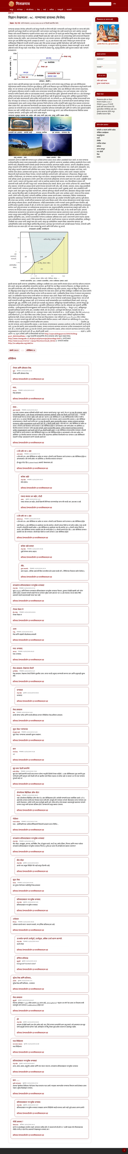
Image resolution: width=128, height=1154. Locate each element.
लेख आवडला (17, 709)
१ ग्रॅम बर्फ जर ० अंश (24, 451)
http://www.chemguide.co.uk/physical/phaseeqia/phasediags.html (34, 338)
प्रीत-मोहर (20, 860)
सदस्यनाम (100, 59)
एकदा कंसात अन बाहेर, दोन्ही (31, 496)
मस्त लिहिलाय (18, 1041)
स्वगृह (11, 9)
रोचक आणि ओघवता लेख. (22, 368)
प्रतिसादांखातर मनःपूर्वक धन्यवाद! (25, 1060)
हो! (18, 1019)
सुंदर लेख (16, 879)
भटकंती (69, 9)
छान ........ (16, 1080)
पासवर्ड (99, 67)
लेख (38, 9)
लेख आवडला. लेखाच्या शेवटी (23, 668)
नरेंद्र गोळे (17, 23)
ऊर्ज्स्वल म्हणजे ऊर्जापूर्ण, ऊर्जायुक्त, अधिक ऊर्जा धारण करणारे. (39, 938)
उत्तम (14, 629)
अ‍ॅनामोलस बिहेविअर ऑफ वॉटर (28, 792)
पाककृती (60, 9)
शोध (114, 4)
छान (14, 749)
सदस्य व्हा (40, 379)
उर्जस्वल (16, 919)
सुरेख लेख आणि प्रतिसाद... (22, 978)
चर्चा (44, 9)
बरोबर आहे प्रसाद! (27, 546)
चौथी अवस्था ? (18, 1121)
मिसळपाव (23, 4)
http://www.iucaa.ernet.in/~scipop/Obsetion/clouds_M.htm (32, 340)
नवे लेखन (20, 9)
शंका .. (15, 407)
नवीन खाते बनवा (102, 80)
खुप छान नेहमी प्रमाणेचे (21, 768)
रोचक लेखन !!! (18, 609)
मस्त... (15, 387)
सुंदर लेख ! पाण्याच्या (20, 729)
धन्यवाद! (20, 690)
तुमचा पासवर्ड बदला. (103, 83)
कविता (52, 9)
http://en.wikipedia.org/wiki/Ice (20, 343)
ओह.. (22, 565)
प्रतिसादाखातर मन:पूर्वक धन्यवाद (28, 899)
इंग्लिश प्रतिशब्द (22, 958)
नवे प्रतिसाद (30, 9)
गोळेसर (15, 818)
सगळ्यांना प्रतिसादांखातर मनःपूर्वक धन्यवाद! (28, 585)
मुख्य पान (11, 13)
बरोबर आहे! (25, 476)
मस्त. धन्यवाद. (18, 648)
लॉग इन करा (29, 379)
